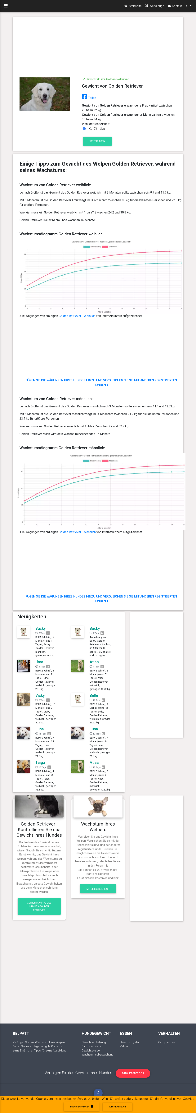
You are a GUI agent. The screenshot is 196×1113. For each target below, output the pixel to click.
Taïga (40, 762)
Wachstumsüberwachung (97, 1054)
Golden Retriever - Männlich (77, 532)
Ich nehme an (117, 1106)
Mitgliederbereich (98, 888)
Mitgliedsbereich (133, 1073)
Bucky (40, 628)
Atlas (94, 662)
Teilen (91, 98)
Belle (94, 695)
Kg (90, 129)
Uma (39, 662)
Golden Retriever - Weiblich (77, 316)
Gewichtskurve (91, 1050)
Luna (39, 729)
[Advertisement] (98, 47)
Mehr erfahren (80, 1106)
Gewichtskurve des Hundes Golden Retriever (39, 906)
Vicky (40, 695)
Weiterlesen (97, 141)
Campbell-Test (167, 1042)
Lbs (102, 129)
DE (187, 6)
